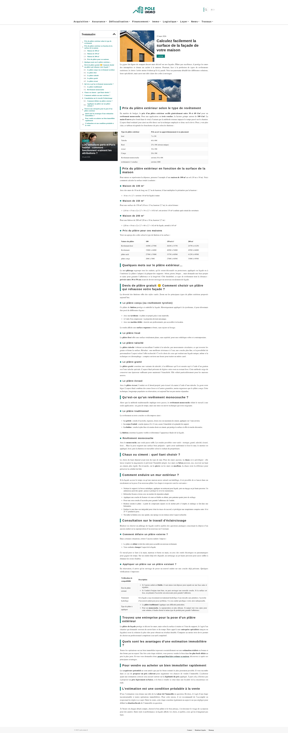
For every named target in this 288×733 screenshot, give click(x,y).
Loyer (86, 141)
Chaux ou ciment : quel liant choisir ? (97, 92)
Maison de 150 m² (93, 54)
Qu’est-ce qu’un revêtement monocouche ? (99, 84)
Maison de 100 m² (93, 51)
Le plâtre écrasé (92, 81)
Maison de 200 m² (93, 56)
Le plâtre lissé (92, 73)
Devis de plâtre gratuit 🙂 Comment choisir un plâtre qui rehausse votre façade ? (99, 66)
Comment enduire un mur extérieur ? (97, 95)
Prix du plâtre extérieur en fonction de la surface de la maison (98, 47)
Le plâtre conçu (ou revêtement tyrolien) (101, 70)
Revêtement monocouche (95, 90)
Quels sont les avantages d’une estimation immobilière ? (99, 115)
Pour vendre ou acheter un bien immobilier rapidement (100, 119)
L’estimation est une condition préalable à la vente (99, 124)
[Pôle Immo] (144, 9)
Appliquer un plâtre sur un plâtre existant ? (98, 105)
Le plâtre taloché (93, 75)
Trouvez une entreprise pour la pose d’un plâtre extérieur (98, 110)
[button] (114, 34)
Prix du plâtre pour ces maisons (98, 59)
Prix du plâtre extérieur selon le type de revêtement (97, 42)
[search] (206, 9)
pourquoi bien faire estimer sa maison (173, 656)
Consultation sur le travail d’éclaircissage (98, 98)
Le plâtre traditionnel (94, 87)
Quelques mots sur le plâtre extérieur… (97, 62)
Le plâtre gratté (92, 78)
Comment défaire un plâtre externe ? (99, 101)
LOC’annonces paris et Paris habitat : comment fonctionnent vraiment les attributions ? (98, 149)
